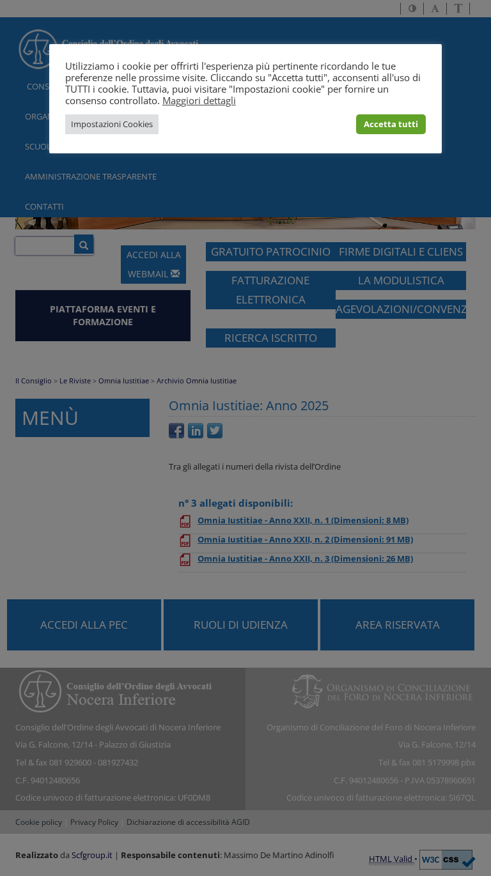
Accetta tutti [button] (391, 124)
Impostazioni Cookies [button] (112, 124)
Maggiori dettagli (199, 100)
